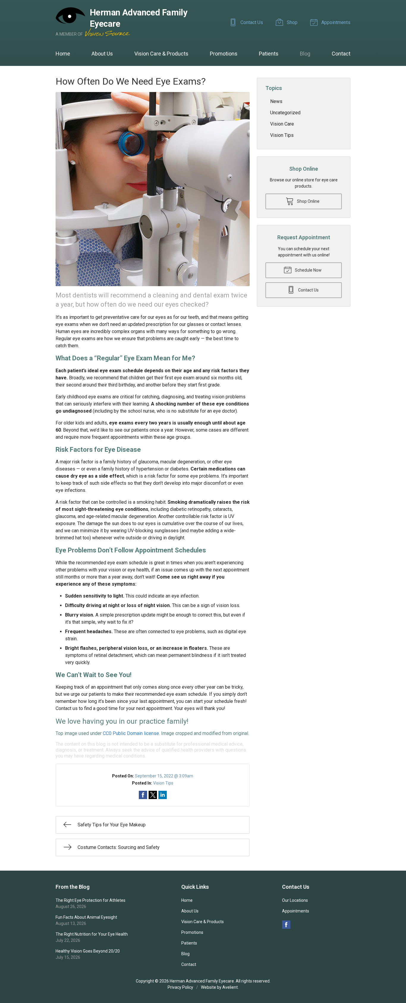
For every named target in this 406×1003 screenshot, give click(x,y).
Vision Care (282, 124)
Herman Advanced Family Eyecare (202, 981)
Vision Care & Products (161, 53)
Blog (305, 53)
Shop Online (308, 201)
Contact (341, 53)
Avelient (230, 987)
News (276, 101)
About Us (102, 53)
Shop (292, 22)
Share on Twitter (153, 795)
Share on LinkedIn (162, 795)
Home (63, 53)
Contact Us (251, 22)
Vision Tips (163, 783)
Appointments (335, 22)
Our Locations (295, 900)
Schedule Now (308, 270)
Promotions (223, 53)
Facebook (286, 924)
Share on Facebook (143, 795)
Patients (268, 53)
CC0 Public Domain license (131, 733)
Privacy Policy (180, 987)
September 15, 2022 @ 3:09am (164, 776)
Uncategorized (285, 112)
